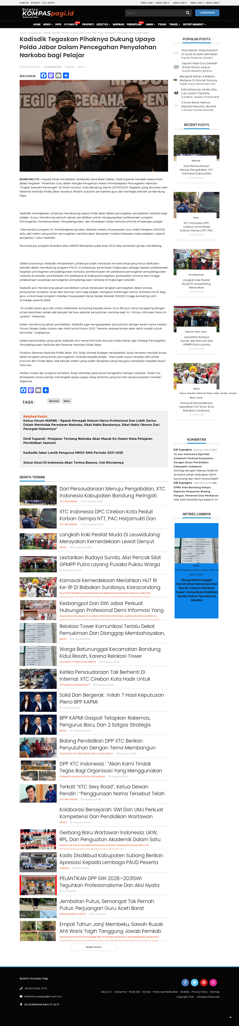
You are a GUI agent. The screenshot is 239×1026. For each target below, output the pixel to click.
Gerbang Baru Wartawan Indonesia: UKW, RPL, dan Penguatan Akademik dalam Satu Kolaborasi (110, 839)
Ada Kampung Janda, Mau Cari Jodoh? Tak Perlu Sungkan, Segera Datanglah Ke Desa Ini (200, 95)
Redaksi (184, 991)
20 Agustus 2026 (93, 501)
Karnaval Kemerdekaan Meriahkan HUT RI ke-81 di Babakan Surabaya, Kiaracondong (110, 584)
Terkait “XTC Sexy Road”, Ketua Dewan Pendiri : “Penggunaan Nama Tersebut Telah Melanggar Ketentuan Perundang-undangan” (112, 797)
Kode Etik (134, 991)
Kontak (24, 2)
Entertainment (193, 24)
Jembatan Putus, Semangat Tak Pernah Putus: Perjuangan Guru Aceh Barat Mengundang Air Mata (107, 908)
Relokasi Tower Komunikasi (78, 661)
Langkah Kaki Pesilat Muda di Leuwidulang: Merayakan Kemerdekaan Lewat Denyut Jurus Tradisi (110, 541)
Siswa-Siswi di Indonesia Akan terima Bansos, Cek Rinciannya (73, 462)
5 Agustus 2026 (127, 753)
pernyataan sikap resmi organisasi (82, 776)
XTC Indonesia (68, 501)
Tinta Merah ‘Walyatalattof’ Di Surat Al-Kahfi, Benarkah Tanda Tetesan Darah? (199, 54)
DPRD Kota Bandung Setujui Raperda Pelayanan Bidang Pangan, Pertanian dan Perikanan (196, 491)
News (47, 24)
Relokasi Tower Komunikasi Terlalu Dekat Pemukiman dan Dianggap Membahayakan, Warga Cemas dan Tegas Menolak (112, 633)
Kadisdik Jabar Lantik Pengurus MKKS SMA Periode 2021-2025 (73, 452)
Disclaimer (121, 991)
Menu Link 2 (162, 2)
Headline (191, 393)
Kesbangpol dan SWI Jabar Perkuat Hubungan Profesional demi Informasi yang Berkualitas (112, 610)
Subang (64, 868)
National (196, 161)
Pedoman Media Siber (165, 991)
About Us (106, 991)
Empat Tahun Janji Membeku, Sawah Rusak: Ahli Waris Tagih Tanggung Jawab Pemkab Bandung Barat (112, 931)
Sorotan (224, 393)
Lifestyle (102, 24)
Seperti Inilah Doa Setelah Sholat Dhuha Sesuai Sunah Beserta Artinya (199, 67)
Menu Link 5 (212, 2)
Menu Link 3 (180, 2)
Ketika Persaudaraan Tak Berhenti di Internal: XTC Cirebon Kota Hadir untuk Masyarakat (105, 679)
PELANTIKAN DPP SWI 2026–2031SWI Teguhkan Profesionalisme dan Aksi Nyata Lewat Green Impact (109, 885)
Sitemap (35, 2)
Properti (88, 24)
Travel (173, 24)
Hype (58, 24)
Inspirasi (118, 24)
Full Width (48, 2)
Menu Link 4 (197, 2)
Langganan (207, 12)
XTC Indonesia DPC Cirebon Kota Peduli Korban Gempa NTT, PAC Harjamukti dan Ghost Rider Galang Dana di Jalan (108, 518)
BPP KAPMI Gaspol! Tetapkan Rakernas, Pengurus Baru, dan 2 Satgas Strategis (105, 721)
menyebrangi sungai (73, 914)
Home (37, 24)
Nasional (70, 66)
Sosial (200, 398)
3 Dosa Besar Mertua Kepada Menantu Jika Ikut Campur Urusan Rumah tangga (198, 108)
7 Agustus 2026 (71, 707)
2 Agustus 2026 (81, 822)
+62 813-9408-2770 (35, 988)
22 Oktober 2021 (31, 66)
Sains (149, 24)
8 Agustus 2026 (81, 638)
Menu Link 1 (147, 2)
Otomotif (70, 24)
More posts (94, 947)
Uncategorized (52, 66)
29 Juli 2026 (82, 868)
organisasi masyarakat (75, 684)
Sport (204, 332)
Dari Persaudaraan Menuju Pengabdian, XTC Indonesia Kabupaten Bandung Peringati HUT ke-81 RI (112, 495)
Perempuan (134, 24)
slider (216, 393)
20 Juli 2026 (69, 891)
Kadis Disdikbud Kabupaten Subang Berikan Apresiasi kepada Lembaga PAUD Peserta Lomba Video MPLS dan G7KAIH (111, 862)
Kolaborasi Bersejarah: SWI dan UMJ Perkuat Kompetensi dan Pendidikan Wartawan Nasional (111, 816)
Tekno (162, 24)
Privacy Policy (200, 991)
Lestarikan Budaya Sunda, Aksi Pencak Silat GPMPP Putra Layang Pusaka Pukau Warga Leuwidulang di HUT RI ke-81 (110, 564)
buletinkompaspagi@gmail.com (43, 996)
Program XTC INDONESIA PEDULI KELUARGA (86, 753)
